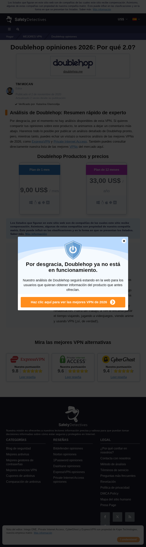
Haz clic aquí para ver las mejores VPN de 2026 (69, 302)
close (122, 241)
